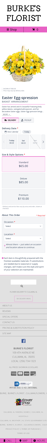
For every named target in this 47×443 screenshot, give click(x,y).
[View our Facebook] (23, 342)
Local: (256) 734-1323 (23, 361)
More (5, 114)
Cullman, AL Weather (10, 420)
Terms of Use (23, 433)
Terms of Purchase (31, 429)
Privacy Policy (13, 429)
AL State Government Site (34, 420)
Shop (13, 29)
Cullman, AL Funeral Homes (17, 412)
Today (26, 132)
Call (8, 440)
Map (24, 440)
